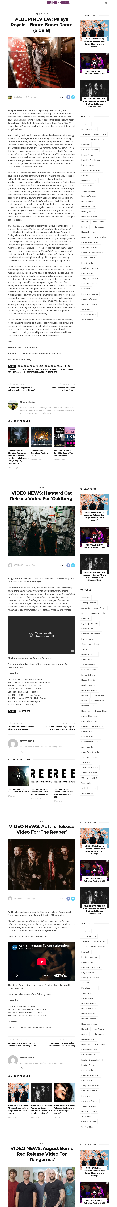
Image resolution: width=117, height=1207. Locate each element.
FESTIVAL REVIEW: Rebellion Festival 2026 (94, 546)
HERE (22, 988)
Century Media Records (91, 170)
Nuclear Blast (100, 237)
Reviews (45, 14)
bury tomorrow (87, 165)
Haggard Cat (24, 711)
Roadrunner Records (90, 268)
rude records (87, 273)
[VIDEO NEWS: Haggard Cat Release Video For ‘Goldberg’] (41, 530)
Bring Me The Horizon (90, 160)
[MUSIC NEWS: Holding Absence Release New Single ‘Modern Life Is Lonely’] (94, 30)
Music (37, 14)
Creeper (85, 175)
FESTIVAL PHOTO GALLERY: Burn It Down (18, 790)
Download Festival (89, 180)
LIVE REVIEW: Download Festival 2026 (39, 453)
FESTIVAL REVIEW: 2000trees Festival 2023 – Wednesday (39, 791)
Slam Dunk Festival (89, 283)
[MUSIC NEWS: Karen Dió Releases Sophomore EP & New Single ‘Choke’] (64, 1092)
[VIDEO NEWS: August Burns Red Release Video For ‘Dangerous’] (41, 1191)
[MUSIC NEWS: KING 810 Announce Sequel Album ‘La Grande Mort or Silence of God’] (94, 90)
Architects (85, 134)
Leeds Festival (98, 221)
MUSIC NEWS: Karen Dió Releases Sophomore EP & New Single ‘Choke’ (64, 1109)
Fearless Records (88, 196)
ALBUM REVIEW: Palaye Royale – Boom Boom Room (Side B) (60, 728)
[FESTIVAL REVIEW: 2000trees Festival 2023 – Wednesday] (41, 775)
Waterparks (86, 309)
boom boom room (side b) (57, 366)
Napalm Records (88, 232)
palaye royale (66, 369)
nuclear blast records (90, 242)
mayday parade (97, 227)
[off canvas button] (11, 3)
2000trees (85, 124)
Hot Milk (84, 221)
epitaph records (88, 191)
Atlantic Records (98, 139)
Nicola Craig (19, 97)
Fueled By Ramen (88, 201)
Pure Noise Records (90, 247)
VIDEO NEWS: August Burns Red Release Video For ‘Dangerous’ (22, 1044)
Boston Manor (87, 155)
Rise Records (87, 263)
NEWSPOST (18, 565)
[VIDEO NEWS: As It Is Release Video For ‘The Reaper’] (41, 864)
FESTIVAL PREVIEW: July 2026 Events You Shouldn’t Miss (63, 453)
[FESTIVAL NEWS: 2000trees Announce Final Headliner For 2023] (64, 775)
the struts (51, 372)
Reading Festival (88, 257)
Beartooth (85, 144)
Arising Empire (100, 134)
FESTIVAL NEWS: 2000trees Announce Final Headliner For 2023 (63, 793)
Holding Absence (88, 211)
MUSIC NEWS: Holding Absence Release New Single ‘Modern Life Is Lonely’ (18, 1109)
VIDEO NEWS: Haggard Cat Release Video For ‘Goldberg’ (62, 1044)
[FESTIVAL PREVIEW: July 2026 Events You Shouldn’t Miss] (64, 437)
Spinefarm (85, 288)
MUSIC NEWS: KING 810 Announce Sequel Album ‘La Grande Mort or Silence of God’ (41, 1109)
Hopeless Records (89, 216)
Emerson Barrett (25, 369)
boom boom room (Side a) (30, 366)
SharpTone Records (90, 278)
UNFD (94, 304)
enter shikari (86, 185)
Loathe (84, 227)
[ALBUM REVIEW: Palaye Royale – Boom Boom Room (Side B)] (41, 62)
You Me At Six (87, 319)
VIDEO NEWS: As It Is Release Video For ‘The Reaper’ (21, 728)
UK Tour (84, 304)
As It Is (84, 139)
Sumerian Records (89, 299)
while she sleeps (88, 314)
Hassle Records (88, 206)
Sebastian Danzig (35, 372)
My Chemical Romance (47, 369)
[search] (106, 3)
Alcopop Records (88, 129)
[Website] (22, 751)
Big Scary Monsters (89, 149)
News (41, 488)
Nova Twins (86, 237)
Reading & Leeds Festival (92, 252)
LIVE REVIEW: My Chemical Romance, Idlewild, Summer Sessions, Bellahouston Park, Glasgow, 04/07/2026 (18, 456)
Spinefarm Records (89, 294)
